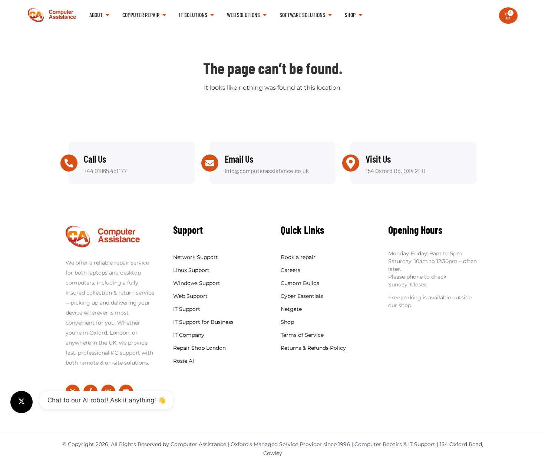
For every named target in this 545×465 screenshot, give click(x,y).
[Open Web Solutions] (265, 14)
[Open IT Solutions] (212, 14)
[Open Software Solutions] (330, 14)
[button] (21, 402)
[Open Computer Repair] (164, 14)
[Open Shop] (360, 14)
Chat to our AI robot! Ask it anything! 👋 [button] (106, 400)
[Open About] (107, 14)
